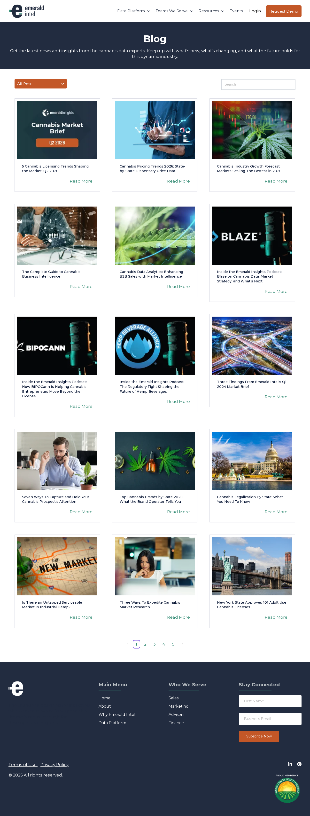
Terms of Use (22, 764)
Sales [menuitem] (173, 698)
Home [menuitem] (104, 698)
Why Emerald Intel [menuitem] (117, 714)
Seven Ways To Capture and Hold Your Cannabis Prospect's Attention (55, 499)
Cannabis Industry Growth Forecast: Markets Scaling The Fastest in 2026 (249, 168)
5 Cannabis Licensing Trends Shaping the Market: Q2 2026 (55, 168)
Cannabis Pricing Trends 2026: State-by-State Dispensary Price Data (153, 168)
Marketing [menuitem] (179, 706)
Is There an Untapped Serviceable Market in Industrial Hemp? (52, 604)
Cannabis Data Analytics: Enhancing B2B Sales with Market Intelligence (151, 274)
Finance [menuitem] (176, 722)
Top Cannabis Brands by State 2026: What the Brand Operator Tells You (151, 499)
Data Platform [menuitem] (112, 722)
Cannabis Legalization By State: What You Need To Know (250, 499)
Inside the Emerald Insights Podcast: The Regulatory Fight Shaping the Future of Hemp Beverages (152, 386)
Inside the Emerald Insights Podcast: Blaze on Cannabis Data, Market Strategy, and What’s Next (249, 276)
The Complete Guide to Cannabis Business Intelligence (51, 274)
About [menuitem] (105, 706)
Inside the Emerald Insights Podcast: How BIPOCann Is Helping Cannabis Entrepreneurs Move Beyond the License (54, 389)
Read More (81, 181)
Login (255, 10)
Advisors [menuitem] (176, 714)
